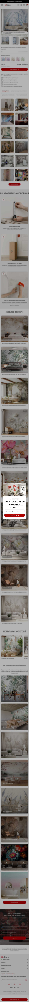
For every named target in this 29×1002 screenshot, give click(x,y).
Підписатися (14, 515)
